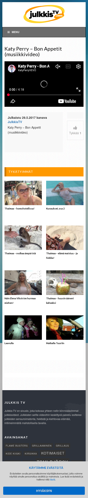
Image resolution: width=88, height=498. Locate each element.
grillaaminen (42, 445)
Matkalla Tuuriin (55, 343)
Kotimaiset (53, 453)
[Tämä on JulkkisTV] (44, 14)
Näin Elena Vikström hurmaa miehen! (20, 300)
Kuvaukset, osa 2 (55, 208)
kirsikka (31, 453)
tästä (52, 479)
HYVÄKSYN (44, 491)
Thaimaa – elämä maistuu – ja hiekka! (62, 255)
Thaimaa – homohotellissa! (19, 208)
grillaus (62, 445)
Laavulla (9, 343)
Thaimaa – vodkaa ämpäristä (20, 253)
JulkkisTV (15, 122)
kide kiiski (13, 453)
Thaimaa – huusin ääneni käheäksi (60, 300)
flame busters (17, 445)
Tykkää (75, 133)
